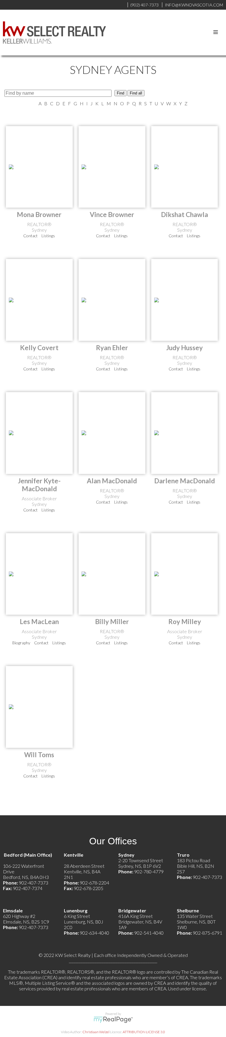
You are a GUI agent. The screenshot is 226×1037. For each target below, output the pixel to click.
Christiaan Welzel (95, 1032)
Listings (48, 235)
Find (120, 93)
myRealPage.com (113, 1020)
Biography (21, 642)
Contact (30, 235)
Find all (136, 93)
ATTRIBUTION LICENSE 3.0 (144, 1032)
